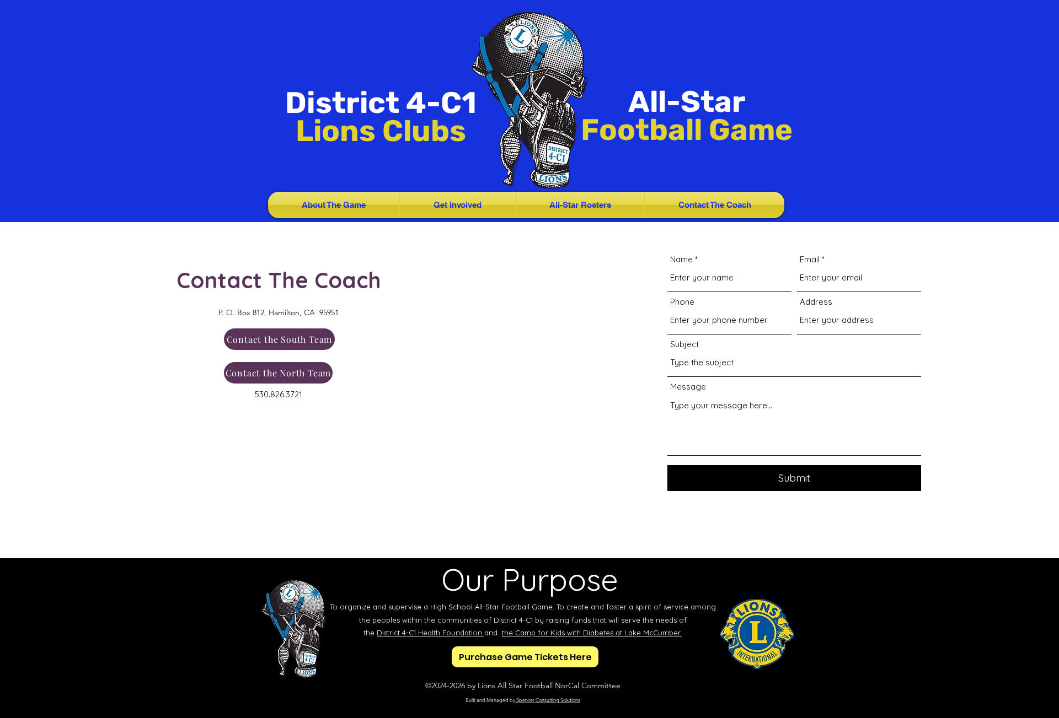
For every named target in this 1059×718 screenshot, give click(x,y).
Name (681, 259)
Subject (684, 344)
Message (688, 386)
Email (810, 259)
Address (816, 302)
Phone (682, 302)
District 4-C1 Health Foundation (430, 632)
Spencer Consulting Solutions (547, 700)
